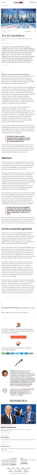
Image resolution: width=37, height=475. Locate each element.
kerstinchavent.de (26, 385)
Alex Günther (8, 432)
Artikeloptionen (28, 31)
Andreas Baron (8, 441)
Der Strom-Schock (5, 446)
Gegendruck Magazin (18, 471)
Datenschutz (26, 469)
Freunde (10, 469)
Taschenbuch (25, 307)
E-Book (33, 307)
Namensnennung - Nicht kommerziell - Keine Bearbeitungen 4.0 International (20, 391)
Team (15, 469)
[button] (3, 353)
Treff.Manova (11, 471)
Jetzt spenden (24, 463)
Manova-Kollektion (10, 349)
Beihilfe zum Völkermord (8, 427)
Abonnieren (13, 464)
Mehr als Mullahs (5, 437)
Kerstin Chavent (6, 65)
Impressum (20, 469)
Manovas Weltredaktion (10, 451)
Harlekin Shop (26, 471)
